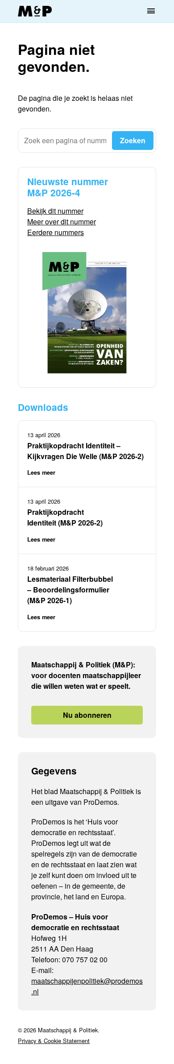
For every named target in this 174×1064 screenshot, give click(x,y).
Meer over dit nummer (61, 221)
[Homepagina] (35, 11)
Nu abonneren (87, 715)
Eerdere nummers (55, 232)
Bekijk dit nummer (55, 211)
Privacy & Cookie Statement (54, 1040)
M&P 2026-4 (53, 192)
